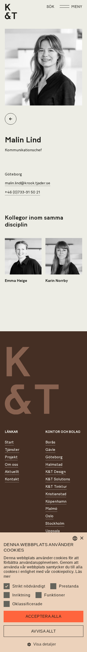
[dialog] (43, 592)
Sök (50, 7)
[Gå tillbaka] (12, 119)
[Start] (11, 11)
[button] (43, 644)
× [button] (81, 538)
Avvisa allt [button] (43, 631)
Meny (76, 7)
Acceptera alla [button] (44, 616)
